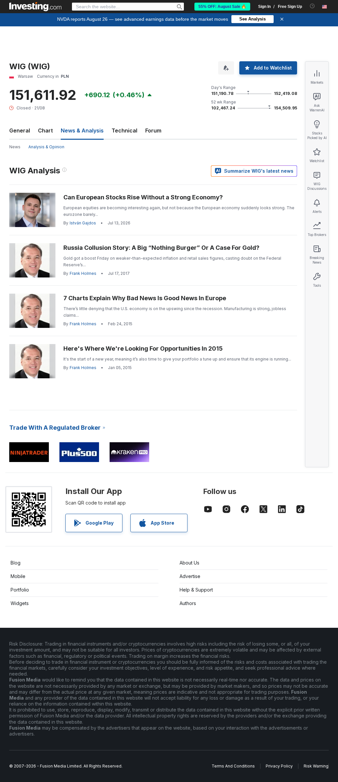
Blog (15, 562)
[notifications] (312, 6)
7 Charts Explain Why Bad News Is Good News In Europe (144, 298)
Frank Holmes (83, 273)
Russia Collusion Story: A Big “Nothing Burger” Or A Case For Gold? (161, 247)
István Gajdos (83, 222)
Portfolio (20, 590)
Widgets (20, 603)
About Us (189, 562)
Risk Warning (316, 766)
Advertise (190, 576)
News (14, 146)
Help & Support (196, 590)
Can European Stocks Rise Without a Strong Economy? (143, 197)
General (19, 130)
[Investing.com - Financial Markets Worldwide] (35, 6)
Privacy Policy (279, 766)
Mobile (18, 576)
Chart (45, 130)
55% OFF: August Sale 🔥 (222, 6)
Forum (153, 130)
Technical (124, 130)
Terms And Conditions (233, 766)
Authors (188, 603)
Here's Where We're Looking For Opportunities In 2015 (143, 348)
